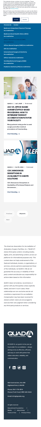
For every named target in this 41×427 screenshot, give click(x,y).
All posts (22, 213)
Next (8, 220)
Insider (16, 25)
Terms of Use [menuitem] (12, 412)
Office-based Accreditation (13, 58)
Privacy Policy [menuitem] (26, 412)
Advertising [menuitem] (21, 410)
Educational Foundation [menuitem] (15, 408)
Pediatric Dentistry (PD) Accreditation (17, 67)
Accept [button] (16, 19)
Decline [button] (25, 19)
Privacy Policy (14, 8)
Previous (9, 213)
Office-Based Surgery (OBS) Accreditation (18, 45)
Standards (7, 25)
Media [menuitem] (10, 410)
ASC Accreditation (10, 49)
